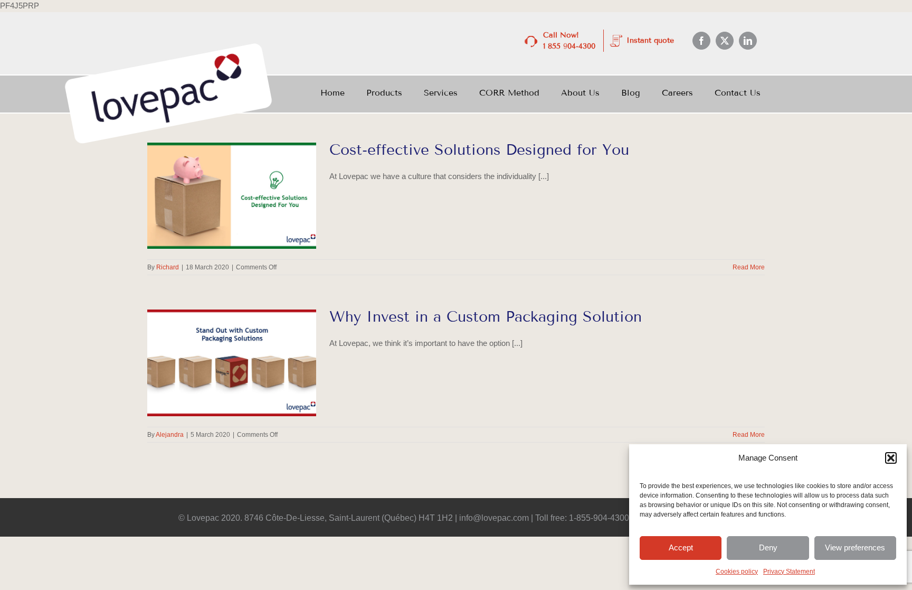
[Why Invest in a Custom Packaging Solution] (231, 363)
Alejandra (170, 434)
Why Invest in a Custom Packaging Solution (485, 316)
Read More (749, 267)
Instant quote (650, 40)
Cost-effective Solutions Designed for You (479, 149)
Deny (768, 547)
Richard (167, 267)
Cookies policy (737, 571)
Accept (681, 547)
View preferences (855, 547)
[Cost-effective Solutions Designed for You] (231, 196)
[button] (891, 458)
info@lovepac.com (494, 517)
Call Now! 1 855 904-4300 (569, 41)
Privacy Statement (789, 571)
